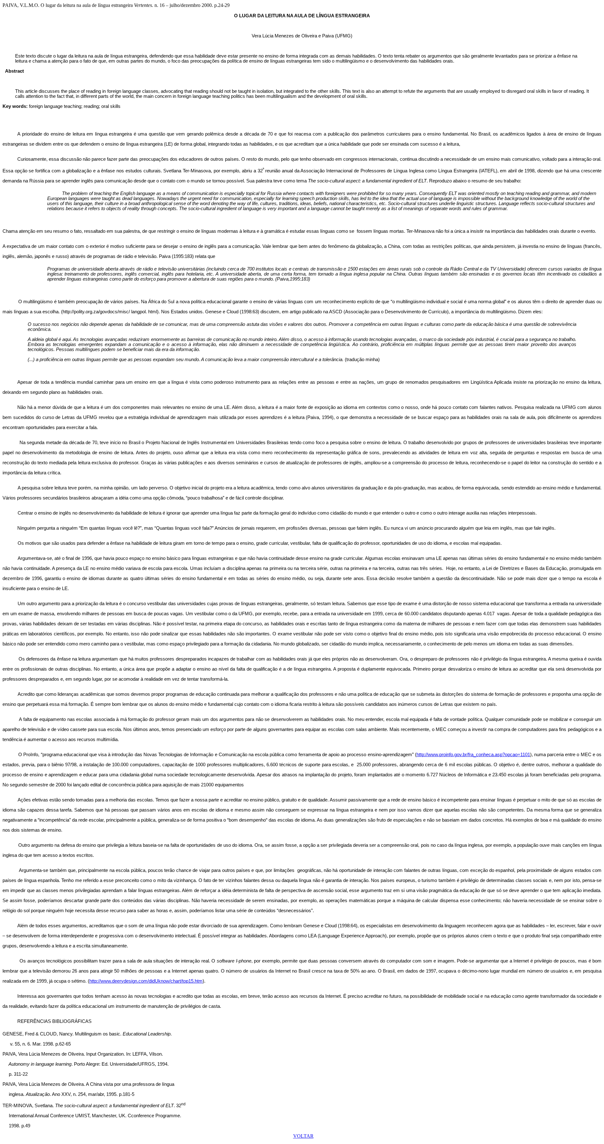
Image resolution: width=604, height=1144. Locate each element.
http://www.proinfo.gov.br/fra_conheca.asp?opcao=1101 (473, 754)
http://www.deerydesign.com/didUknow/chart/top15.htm (146, 981)
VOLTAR (303, 1136)
